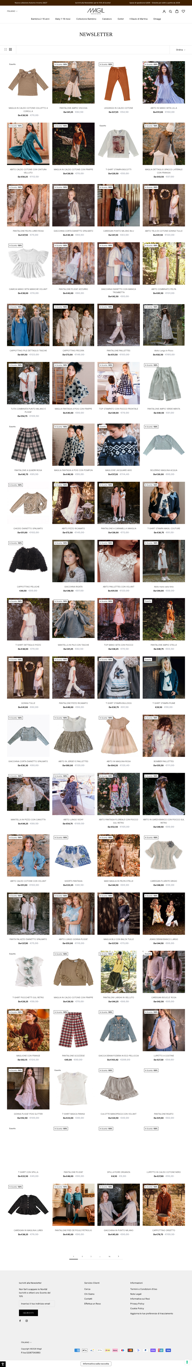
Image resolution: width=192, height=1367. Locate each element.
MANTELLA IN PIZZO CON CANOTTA (28, 819)
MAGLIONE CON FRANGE (28, 1055)
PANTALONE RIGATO (163, 1114)
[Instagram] (27, 1320)
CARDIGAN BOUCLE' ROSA (163, 997)
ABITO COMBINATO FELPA (163, 289)
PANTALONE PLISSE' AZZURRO (73, 289)
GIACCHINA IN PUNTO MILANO (118, 1230)
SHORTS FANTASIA (73, 881)
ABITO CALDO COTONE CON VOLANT (28, 881)
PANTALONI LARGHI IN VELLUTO (118, 997)
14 (109, 1256)
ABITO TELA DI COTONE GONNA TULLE (163, 231)
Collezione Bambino (86, 19)
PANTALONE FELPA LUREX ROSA (28, 231)
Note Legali (136, 1294)
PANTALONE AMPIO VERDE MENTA (163, 409)
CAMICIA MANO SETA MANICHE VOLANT (28, 289)
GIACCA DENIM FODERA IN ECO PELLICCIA (119, 1055)
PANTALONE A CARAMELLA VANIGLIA (118, 528)
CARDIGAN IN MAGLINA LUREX (28, 1230)
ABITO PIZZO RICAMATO (73, 528)
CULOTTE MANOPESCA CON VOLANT (118, 1114)
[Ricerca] (170, 11)
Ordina (179, 49)
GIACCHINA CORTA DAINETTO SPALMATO (73, 231)
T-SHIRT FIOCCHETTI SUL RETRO (28, 997)
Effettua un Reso (92, 1303)
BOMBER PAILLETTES (164, 761)
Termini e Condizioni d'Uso (143, 1289)
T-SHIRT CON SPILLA (28, 1172)
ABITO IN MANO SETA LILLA (164, 108)
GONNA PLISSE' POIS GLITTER (28, 1114)
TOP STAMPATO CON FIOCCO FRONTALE (118, 409)
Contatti (88, 1298)
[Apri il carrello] (177, 11)
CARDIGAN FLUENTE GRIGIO (163, 881)
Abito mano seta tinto (164, 586)
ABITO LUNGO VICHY (73, 819)
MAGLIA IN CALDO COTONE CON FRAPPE (73, 169)
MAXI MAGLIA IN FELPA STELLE (118, 881)
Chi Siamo (89, 1294)
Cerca (87, 1289)
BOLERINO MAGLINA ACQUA (163, 470)
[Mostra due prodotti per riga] (5, 49)
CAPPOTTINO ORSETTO (163, 1230)
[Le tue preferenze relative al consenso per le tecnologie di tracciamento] (187, 1362)
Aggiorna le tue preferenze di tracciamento (151, 1313)
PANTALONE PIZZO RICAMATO (73, 703)
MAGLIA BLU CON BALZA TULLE (119, 939)
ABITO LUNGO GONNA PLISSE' (73, 939)
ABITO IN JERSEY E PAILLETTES (73, 761)
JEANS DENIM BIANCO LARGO (163, 939)
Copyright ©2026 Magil (31, 1349)
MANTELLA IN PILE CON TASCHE (73, 645)
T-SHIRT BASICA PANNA (73, 1114)
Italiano (11, 11)
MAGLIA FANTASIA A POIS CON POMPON (73, 470)
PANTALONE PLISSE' (73, 1172)
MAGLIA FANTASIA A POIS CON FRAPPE (73, 409)
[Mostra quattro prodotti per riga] (10, 49)
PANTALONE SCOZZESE (73, 1055)
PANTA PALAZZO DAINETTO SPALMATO (28, 939)
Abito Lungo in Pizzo (163, 350)
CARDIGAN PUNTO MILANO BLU (118, 231)
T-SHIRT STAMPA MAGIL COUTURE (163, 528)
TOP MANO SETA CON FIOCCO (118, 645)
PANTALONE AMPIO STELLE (164, 645)
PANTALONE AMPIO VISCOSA (73, 108)
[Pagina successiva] (118, 1256)
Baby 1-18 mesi (62, 19)
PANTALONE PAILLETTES (118, 350)
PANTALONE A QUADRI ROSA (28, 470)
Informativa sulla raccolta (96, 1363)
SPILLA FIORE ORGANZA (118, 1172)
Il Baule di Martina (138, 19)
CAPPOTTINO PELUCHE (28, 586)
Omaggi (157, 19)
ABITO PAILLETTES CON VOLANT (118, 586)
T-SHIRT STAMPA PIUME (164, 703)
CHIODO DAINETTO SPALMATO (28, 528)
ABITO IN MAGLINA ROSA (119, 761)
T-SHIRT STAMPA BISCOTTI (118, 169)
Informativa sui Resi (140, 1298)
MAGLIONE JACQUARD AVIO (118, 470)
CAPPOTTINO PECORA (73, 350)
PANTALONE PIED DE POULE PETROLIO (73, 1230)
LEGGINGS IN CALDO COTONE (118, 108)
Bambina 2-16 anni (40, 19)
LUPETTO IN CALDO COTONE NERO (164, 1172)
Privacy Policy (137, 1303)
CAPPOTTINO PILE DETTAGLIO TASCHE (28, 350)
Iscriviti (28, 1313)
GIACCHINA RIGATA (73, 586)
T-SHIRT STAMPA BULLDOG (119, 703)
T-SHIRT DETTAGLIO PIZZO (28, 645)
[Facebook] (20, 1320)
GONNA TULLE (28, 703)
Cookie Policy (137, 1308)
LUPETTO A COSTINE (164, 1055)
